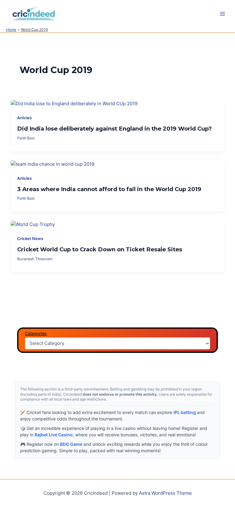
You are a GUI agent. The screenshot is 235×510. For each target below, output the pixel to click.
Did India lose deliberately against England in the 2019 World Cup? (114, 128)
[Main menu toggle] (222, 13)
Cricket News (30, 238)
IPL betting (184, 412)
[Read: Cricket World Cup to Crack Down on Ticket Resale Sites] (33, 224)
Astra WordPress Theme (165, 493)
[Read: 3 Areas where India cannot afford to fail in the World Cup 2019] (52, 164)
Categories (36, 333)
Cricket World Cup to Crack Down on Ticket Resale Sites (99, 249)
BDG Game (71, 444)
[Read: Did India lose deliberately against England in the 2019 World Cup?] (74, 103)
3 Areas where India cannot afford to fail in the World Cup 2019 (109, 189)
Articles (24, 118)
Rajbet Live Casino (54, 434)
